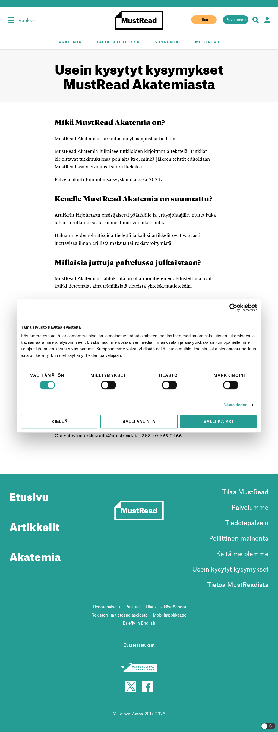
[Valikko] (11, 20)
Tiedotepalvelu (246, 522)
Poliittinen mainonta (238, 538)
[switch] (108, 385)
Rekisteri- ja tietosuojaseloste (119, 614)
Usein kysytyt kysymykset (230, 569)
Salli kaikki (218, 421)
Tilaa (204, 19)
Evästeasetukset (139, 644)
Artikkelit (35, 525)
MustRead (207, 42)
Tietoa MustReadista (237, 584)
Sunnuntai (167, 42)
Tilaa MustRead (245, 492)
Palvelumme (236, 19)
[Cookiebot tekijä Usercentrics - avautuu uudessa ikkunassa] (233, 307)
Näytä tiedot (235, 405)
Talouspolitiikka (118, 42)
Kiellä (60, 421)
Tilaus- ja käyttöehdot (165, 606)
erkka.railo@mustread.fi (110, 435)
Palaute (132, 606)
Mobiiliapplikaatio (170, 614)
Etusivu (29, 495)
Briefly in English (139, 622)
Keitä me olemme (242, 553)
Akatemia (69, 42)
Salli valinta (138, 421)
